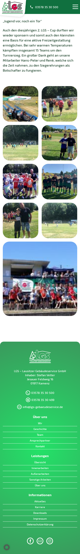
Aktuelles (40, 501)
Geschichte (40, 429)
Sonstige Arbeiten (40, 479)
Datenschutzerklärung (40, 524)
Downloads (40, 512)
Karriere (40, 507)
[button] (6, 547)
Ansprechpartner (40, 440)
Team (40, 434)
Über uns (40, 485)
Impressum (40, 518)
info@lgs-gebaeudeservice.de (43, 407)
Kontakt (40, 446)
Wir (40, 423)
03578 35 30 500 (46, 7)
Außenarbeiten (40, 473)
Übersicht (40, 462)
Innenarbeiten (40, 468)
